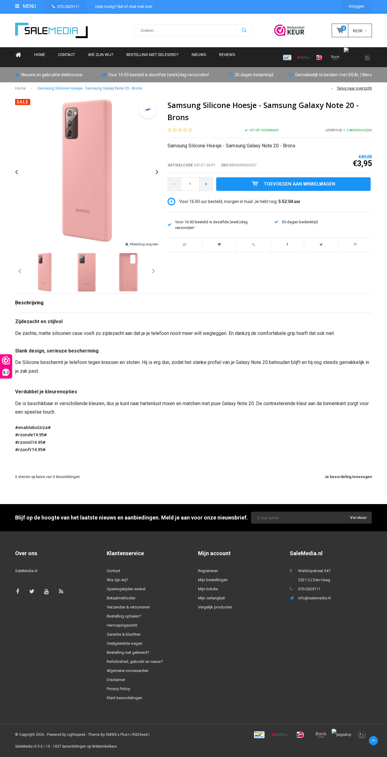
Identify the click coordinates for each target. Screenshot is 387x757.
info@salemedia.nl (314, 598)
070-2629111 (309, 589)
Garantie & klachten (124, 634)
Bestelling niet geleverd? (152, 54)
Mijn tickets (208, 589)
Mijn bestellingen (213, 580)
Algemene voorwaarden (127, 670)
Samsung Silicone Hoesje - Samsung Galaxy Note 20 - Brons (89, 88)
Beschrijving (29, 303)
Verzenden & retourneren (128, 607)
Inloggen (356, 6)
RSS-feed (140, 734)
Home (18, 55)
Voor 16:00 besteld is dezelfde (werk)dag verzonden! (158, 74)
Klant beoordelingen (124, 698)
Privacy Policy (118, 689)
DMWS (111, 734)
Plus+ (125, 734)
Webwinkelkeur (104, 746)
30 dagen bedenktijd (254, 74)
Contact (66, 54)
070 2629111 (68, 6)
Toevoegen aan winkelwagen (299, 184)
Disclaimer (116, 679)
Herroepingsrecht (122, 625)
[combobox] (193, 30)
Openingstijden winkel (126, 589)
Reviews (227, 54)
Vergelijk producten (215, 607)
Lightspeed (76, 734)
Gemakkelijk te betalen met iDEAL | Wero (333, 74)
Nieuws (199, 54)
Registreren (208, 571)
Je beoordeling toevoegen (348, 477)
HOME (39, 54)
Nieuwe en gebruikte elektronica (51, 74)
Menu (28, 6)
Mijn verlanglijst (211, 598)
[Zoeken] (244, 30)
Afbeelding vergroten (144, 244)
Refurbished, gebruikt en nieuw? (135, 661)
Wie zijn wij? (100, 54)
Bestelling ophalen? (124, 616)
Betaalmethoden (121, 598)
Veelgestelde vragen (124, 643)
